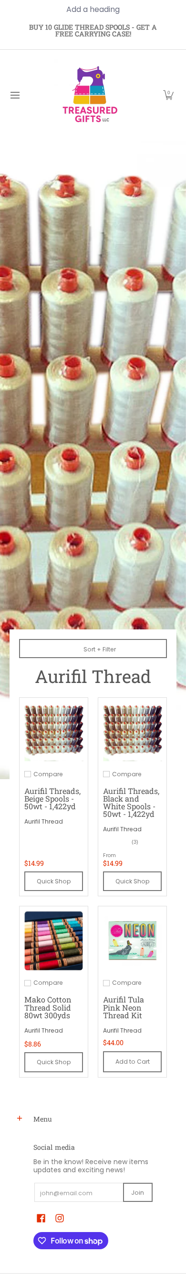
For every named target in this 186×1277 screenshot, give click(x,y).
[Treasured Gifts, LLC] (89, 95)
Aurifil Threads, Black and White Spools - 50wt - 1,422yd (131, 802)
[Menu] (15, 95)
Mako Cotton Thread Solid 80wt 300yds (48, 1007)
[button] (168, 95)
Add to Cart (132, 1061)
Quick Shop (54, 881)
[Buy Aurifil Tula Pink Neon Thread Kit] (132, 940)
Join (137, 1193)
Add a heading (93, 9)
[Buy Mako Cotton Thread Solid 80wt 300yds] (53, 940)
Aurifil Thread (43, 821)
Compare (48, 774)
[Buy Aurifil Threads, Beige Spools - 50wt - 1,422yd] (53, 732)
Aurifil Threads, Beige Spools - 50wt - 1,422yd (52, 798)
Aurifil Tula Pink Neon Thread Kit (123, 1007)
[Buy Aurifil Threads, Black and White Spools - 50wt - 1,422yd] (132, 732)
